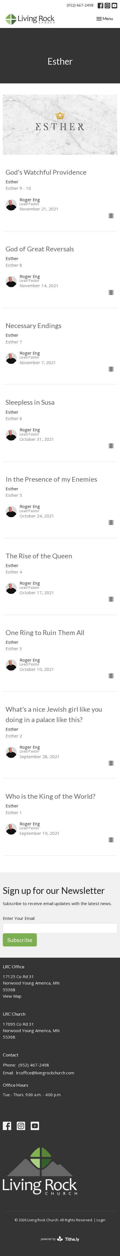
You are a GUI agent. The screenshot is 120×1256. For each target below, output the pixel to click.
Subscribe (19, 939)
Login (101, 1219)
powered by (57, 1243)
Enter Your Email (19, 918)
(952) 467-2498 (80, 5)
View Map (12, 996)
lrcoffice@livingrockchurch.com (45, 1072)
